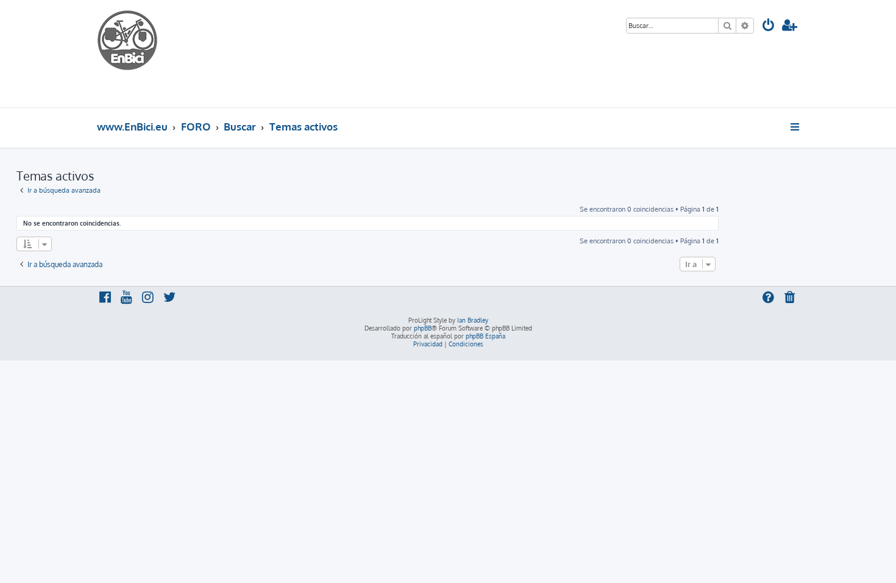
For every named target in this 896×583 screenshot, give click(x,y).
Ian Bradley (472, 320)
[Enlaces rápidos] (795, 127)
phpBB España (485, 336)
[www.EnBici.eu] (142, 53)
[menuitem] (768, 26)
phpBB (423, 328)
